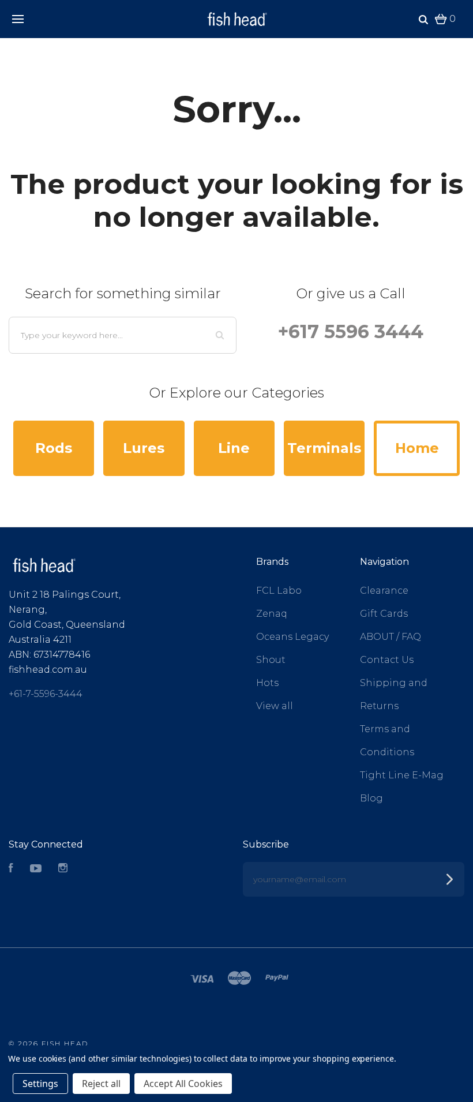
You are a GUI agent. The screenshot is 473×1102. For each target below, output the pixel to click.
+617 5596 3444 (350, 331)
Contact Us (387, 659)
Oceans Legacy (292, 636)
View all (274, 705)
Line (234, 448)
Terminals (324, 448)
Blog (371, 798)
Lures (143, 448)
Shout (271, 659)
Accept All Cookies (183, 1083)
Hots (267, 682)
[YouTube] (36, 869)
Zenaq (271, 613)
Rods (53, 448)
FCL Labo (279, 590)
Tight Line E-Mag (402, 775)
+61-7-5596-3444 (45, 693)
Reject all (101, 1083)
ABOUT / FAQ (390, 636)
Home (417, 448)
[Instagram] (62, 869)
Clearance (384, 590)
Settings (40, 1083)
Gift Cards (384, 613)
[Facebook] (11, 869)
